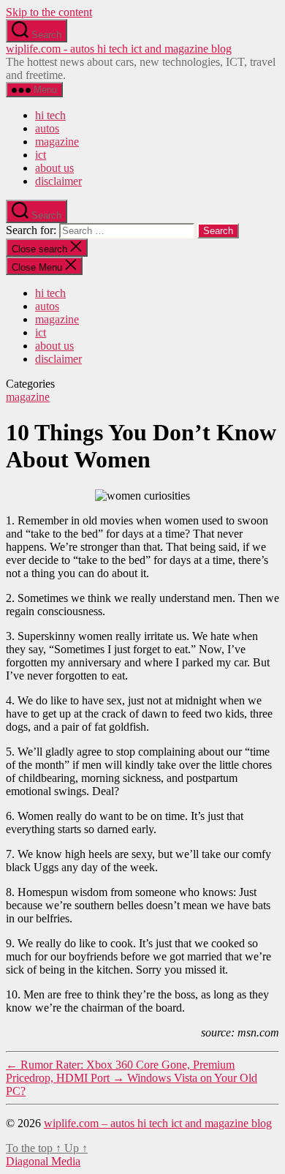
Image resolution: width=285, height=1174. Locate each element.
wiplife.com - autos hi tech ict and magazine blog (119, 48)
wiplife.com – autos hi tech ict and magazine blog (158, 1123)
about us (54, 168)
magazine (57, 141)
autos (47, 128)
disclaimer (58, 181)
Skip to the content (49, 12)
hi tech (50, 115)
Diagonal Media (43, 1161)
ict (40, 154)
